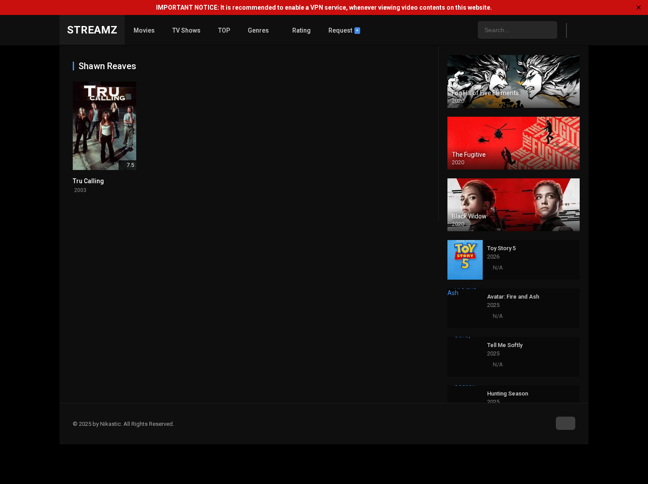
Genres (258, 30)
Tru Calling (88, 181)
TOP (224, 30)
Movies (144, 30)
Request (343, 30)
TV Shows (186, 30)
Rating (301, 30)
